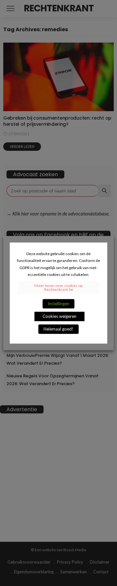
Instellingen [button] (58, 303)
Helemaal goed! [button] (58, 329)
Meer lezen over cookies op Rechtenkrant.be (58, 287)
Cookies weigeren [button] (59, 316)
